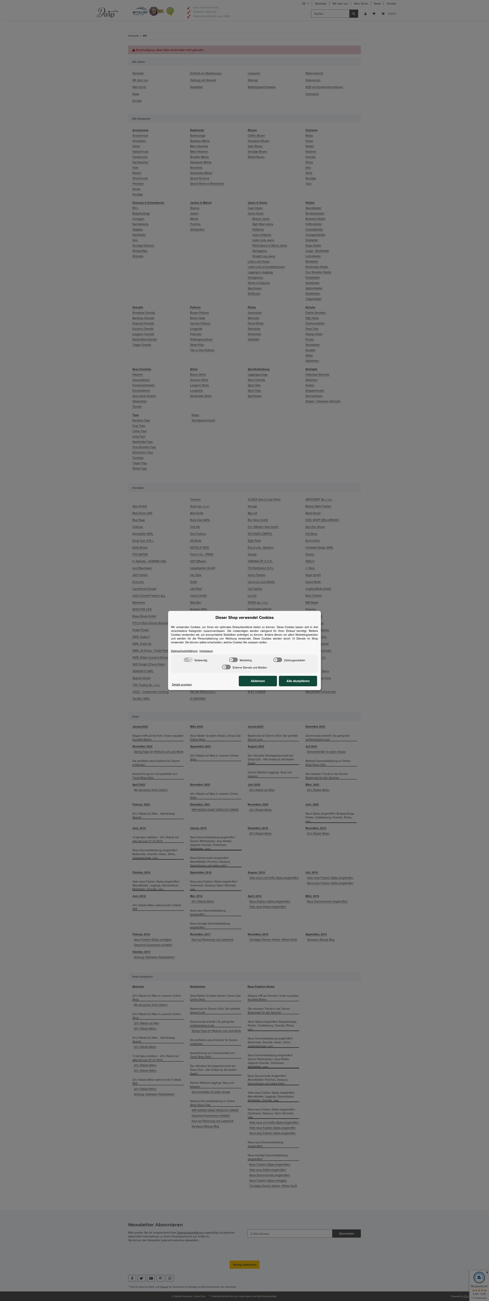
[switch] (188, 659)
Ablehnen (258, 681)
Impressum (206, 651)
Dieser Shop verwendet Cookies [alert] (244, 617)
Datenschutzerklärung (184, 651)
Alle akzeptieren (298, 681)
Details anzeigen (182, 684)
